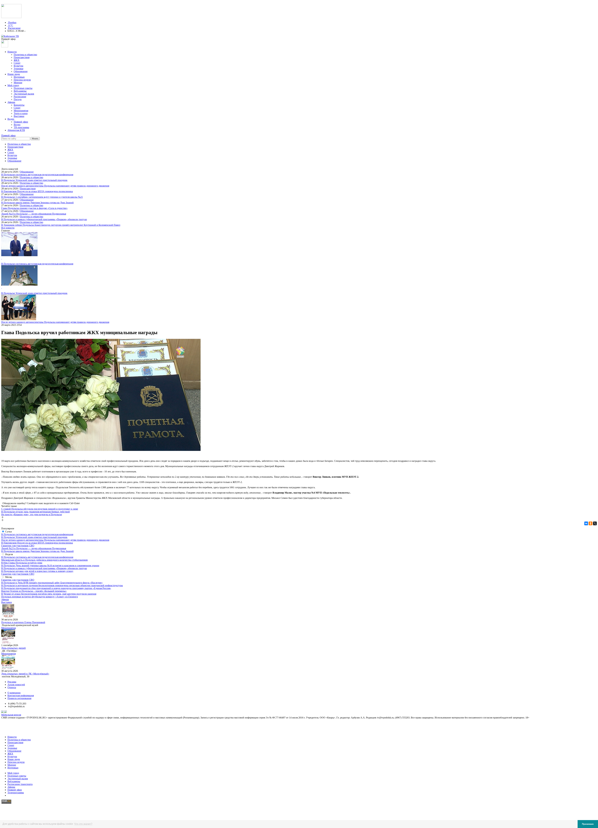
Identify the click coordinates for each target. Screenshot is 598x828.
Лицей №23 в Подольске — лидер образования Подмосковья (33, 548)
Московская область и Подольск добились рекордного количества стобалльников (44, 560)
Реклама (11, 681)
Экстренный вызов (24, 93)
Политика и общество (25, 54)
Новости (12, 51)
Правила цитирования (19, 698)
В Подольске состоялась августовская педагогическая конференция (37, 534)
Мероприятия (21, 110)
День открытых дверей (13, 648)
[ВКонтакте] (586, 523)
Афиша (11, 102)
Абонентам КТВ (16, 130)
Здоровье (18, 68)
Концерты (19, 105)
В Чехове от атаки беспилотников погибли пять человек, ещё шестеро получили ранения (48, 594)
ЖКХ (16, 60)
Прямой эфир (21, 121)
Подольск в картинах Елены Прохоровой (23, 622)
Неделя (9, 554)
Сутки (8, 531)
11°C (10, 25)
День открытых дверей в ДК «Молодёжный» (25, 673)
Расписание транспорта (20, 784)
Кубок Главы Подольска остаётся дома (21, 562)
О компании (14, 692)
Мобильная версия (11, 714)
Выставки (19, 116)
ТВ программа (21, 127)
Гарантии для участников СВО (17, 545)
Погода (17, 99)
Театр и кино (21, 113)
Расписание (14, 28)
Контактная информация (20, 695)
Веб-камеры (20, 91)
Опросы (11, 687)
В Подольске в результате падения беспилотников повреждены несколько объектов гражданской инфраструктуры (62, 585)
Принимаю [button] (588, 824)
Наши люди (13, 74)
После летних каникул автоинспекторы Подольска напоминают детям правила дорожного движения (55, 540)
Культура (18, 65)
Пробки (12, 22)
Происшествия (21, 57)
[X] (595, 523)
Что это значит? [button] (83, 824)
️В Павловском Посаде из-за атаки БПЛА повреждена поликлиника (37, 542)
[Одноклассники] (590, 523)
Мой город (13, 85)
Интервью (19, 77)
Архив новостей (16, 684)
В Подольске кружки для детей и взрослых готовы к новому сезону (37, 571)
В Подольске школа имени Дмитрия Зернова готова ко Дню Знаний (37, 551)
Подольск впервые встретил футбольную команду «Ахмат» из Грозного (39, 596)
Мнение (18, 82)
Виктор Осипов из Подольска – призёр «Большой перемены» (34, 591)
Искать (35, 138)
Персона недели (22, 79)
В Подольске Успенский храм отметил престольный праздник (34, 537)
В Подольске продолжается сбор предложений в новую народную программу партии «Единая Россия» (56, 588)
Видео (10, 119)
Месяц (8, 577)
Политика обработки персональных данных (24, 731)
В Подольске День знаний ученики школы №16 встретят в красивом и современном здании (50, 565)
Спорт (17, 63)
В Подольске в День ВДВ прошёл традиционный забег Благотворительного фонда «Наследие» (52, 582)
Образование (21, 71)
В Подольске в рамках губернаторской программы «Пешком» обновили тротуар (44, 568)
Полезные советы (23, 88)
